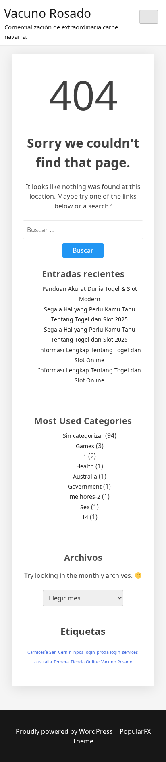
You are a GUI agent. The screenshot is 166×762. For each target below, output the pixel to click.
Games (85, 446)
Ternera (61, 662)
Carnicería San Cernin (49, 652)
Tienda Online (85, 662)
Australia (85, 476)
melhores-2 (85, 496)
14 (85, 517)
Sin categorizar (83, 435)
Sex (84, 507)
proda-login (108, 652)
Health (85, 466)
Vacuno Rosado (47, 13)
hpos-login (84, 652)
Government (85, 486)
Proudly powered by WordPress (65, 731)
